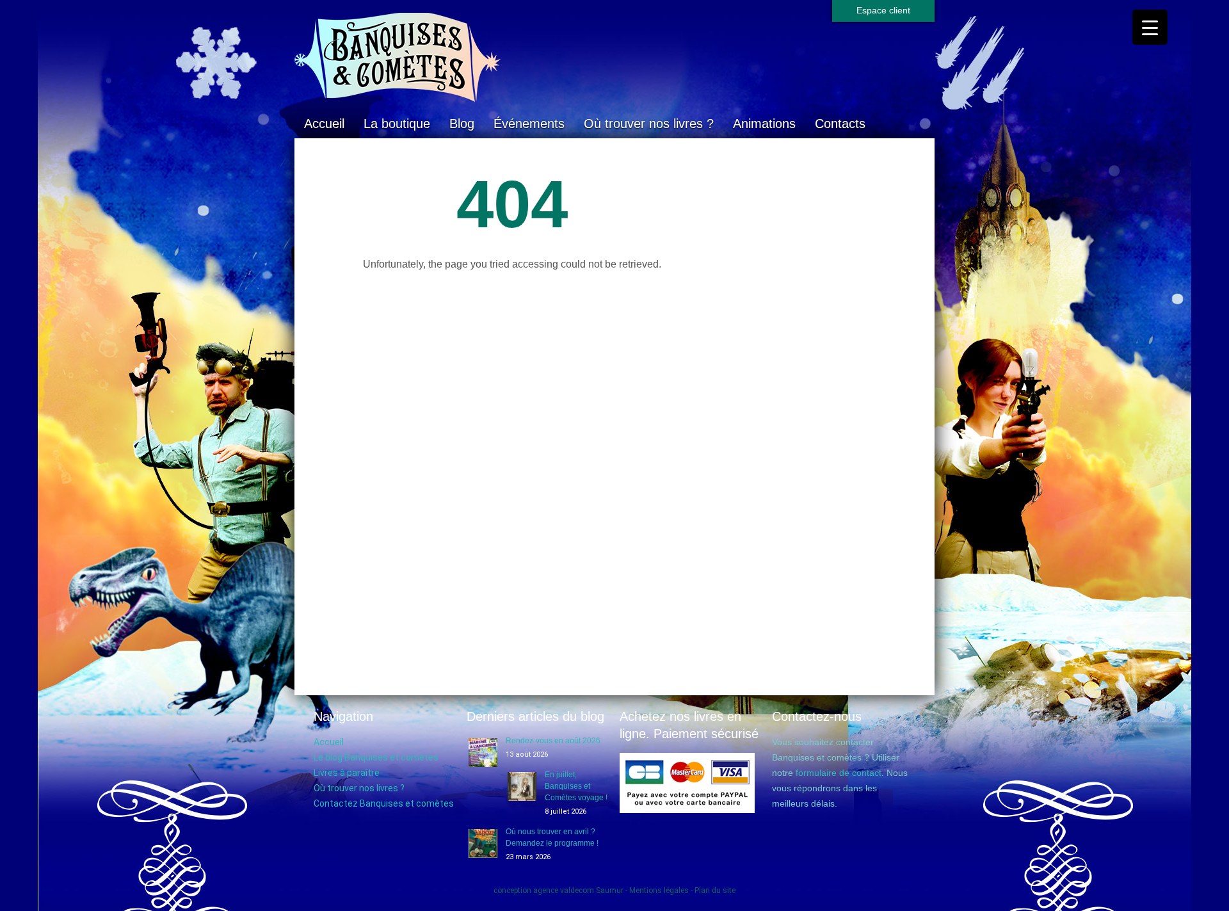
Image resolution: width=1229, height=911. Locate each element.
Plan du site (715, 890)
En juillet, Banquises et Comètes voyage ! (576, 786)
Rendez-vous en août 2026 (553, 740)
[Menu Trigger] (1150, 27)
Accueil (324, 124)
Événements (529, 124)
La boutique (397, 124)
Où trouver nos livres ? (649, 124)
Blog (461, 124)
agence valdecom (563, 890)
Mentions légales (659, 890)
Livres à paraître (347, 773)
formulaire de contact (838, 773)
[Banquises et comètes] (614, 58)
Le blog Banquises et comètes (376, 757)
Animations (764, 124)
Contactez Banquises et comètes (384, 803)
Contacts (840, 124)
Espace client (883, 10)
